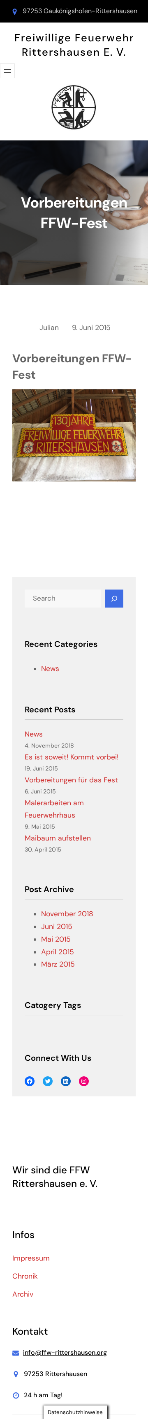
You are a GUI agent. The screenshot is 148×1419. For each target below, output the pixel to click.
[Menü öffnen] (7, 70)
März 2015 (58, 964)
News (50, 668)
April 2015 (57, 951)
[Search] (114, 599)
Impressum (31, 1258)
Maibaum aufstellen (58, 838)
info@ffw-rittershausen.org (65, 1352)
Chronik (25, 1276)
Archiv (22, 1294)
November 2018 (67, 913)
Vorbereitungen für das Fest (71, 779)
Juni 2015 (56, 926)
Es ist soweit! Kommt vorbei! (71, 756)
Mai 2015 (56, 939)
